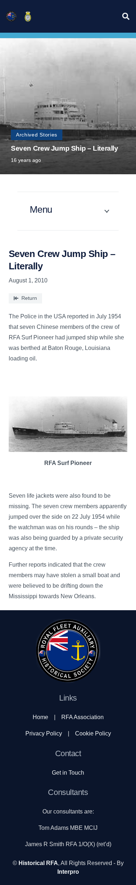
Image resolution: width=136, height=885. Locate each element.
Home (40, 717)
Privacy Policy (43, 733)
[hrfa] (11, 16)
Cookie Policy (93, 733)
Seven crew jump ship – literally (64, 148)
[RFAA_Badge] (28, 16)
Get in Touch (68, 773)
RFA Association (82, 717)
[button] (126, 16)
